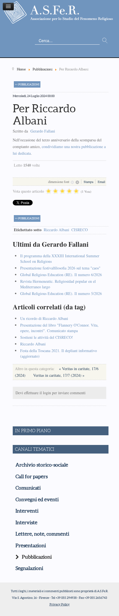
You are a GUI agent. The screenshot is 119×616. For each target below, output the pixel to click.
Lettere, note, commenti (42, 534)
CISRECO (79, 229)
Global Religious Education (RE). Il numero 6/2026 (61, 274)
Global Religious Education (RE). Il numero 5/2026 (61, 293)
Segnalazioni (29, 568)
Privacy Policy (60, 604)
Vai (105, 41)
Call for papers (31, 476)
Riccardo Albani (56, 229)
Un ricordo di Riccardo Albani (44, 318)
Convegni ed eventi (37, 499)
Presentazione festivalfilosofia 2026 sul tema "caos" (60, 268)
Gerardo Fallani (42, 131)
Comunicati (28, 488)
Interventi (26, 511)
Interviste (26, 522)
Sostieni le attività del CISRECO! (46, 337)
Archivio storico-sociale (41, 465)
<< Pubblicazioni (27, 84)
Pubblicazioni (37, 557)
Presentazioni (30, 545)
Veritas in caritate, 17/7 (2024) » (58, 375)
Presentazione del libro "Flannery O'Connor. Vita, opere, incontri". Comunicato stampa (59, 327)
